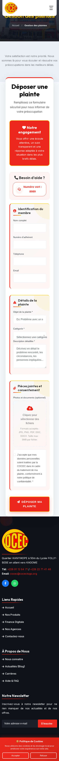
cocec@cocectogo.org (23, 573)
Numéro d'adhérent (23, 237)
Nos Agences (13, 629)
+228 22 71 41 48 (40, 569)
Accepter (15, 755)
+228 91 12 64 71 (17, 569)
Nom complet (19, 220)
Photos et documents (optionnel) (29, 397)
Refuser (43, 755)
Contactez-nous (14, 636)
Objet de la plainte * (23, 312)
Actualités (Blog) (15, 666)
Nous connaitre (14, 659)
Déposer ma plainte (32, 504)
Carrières (10, 673)
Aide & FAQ (12, 680)
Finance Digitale (14, 621)
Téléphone (18, 254)
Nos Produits (12, 614)
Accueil (15, 25)
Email (16, 270)
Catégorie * (18, 328)
